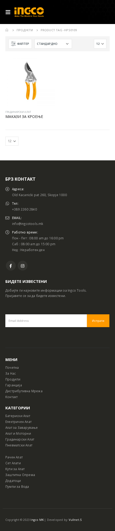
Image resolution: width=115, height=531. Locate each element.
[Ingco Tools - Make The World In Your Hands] (29, 12)
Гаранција (13, 385)
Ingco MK (37, 520)
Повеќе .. (46, 65)
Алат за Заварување (21, 427)
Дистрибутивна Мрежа (24, 391)
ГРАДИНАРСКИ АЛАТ (18, 112)
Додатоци (13, 480)
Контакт (11, 397)
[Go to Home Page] (7, 30)
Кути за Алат (15, 469)
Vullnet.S (75, 520)
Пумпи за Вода (17, 486)
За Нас (10, 373)
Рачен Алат (14, 457)
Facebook (11, 266)
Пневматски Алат (18, 445)
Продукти (13, 379)
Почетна (12, 367)
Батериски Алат (17, 416)
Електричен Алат (18, 421)
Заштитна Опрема (20, 475)
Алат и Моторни (18, 433)
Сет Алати (13, 463)
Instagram (23, 266)
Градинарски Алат (19, 439)
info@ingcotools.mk (27, 223)
